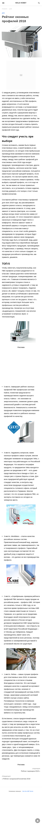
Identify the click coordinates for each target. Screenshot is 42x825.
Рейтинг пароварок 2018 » (30, 771)
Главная (4, 8)
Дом (10, 8)
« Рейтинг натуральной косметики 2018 (16, 779)
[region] (21, 363)
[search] (39, 3)
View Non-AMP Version (27, 791)
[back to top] (37, 820)
